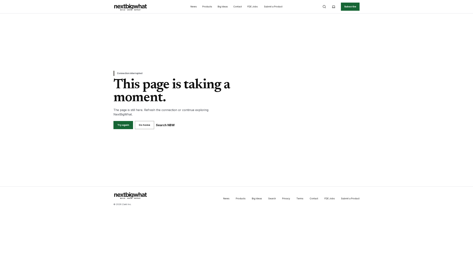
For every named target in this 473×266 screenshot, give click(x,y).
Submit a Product (273, 6)
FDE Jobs (252, 6)
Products (207, 6)
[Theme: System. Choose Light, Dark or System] (333, 7)
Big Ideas (223, 6)
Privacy (286, 198)
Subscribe (350, 6)
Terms (299, 198)
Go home (144, 124)
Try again (123, 124)
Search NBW (165, 125)
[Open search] (324, 7)
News (193, 6)
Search (272, 198)
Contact (237, 6)
